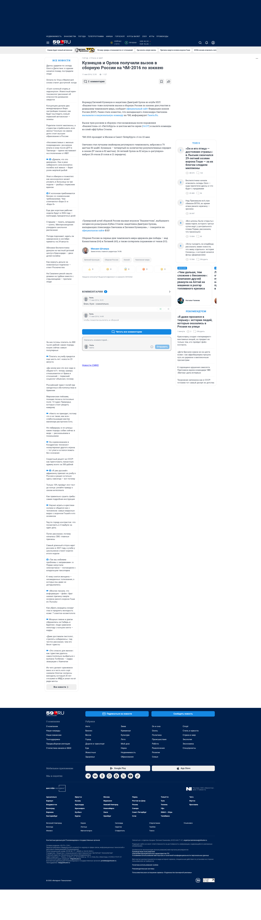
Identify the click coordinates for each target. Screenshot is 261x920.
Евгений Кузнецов (91, 260)
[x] (123, 776)
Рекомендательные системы (143, 869)
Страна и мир (189, 735)
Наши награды (53, 730)
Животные (90, 752)
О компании (52, 726)
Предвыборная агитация (58, 744)
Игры (151, 36)
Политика (156, 735)
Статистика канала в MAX (58, 748)
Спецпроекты (189, 748)
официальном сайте (93, 230)
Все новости (61, 60)
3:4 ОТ (146, 126)
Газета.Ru (153, 115)
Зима (123, 726)
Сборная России (111, 260)
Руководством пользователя (143, 852)
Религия (156, 752)
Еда (87, 748)
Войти (91, 348)
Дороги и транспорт (95, 744)
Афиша (109, 36)
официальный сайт (137, 108)
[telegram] (88, 776)
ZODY (144, 36)
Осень (155, 730)
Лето (123, 739)
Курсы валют (133, 36)
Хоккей (127, 260)
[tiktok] (137, 776)
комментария (96, 81)
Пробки (131, 42)
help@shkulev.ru (64, 863)
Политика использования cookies (145, 865)
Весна (88, 735)
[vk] (95, 776)
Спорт (185, 726)
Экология (187, 739)
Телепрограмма (96, 36)
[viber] (109, 776)
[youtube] (130, 776)
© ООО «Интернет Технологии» (59, 881)
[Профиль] (213, 42)
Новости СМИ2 (90, 365)
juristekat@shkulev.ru (108, 861)
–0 (168, 309)
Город (88, 739)
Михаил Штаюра (100, 248)
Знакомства (70, 36)
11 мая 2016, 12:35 (89, 74)
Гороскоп (120, 36)
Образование (127, 757)
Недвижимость (54, 36)
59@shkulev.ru (75, 859)
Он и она (156, 726)
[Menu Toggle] (48, 42)
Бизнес (88, 730)
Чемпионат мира (142, 260)
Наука (124, 748)
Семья (155, 757)
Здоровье (90, 757)
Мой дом (125, 744)
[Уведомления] (206, 42)
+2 (160, 325)
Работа (155, 744)
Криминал (126, 730)
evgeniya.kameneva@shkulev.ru (195, 840)
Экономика (188, 744)
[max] (116, 776)
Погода (82, 36)
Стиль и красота (190, 730)
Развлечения (158, 748)
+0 (160, 309)
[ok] (102, 776)
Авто (87, 726)
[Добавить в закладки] (161, 81)
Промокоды (162, 36)
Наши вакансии (53, 735)
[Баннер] (85, 50)
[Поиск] (200, 42)
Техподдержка (53, 739)
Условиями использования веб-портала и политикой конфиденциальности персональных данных (170, 855)
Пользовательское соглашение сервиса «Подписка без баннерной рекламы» (162, 873)
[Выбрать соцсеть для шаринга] (168, 81)
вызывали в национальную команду (102, 115)
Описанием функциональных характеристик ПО (150, 853)
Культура (125, 735)
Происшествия (159, 739)
